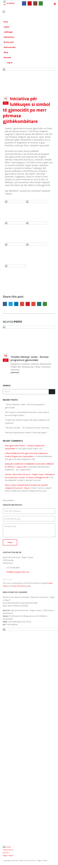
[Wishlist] (47, 3)
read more (15, 372)
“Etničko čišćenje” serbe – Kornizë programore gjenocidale (30, 358)
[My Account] (52, 3)
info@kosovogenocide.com (17, 572)
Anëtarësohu (10, 47)
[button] (46, 13)
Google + (22, 304)
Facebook (5, 304)
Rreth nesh (9, 42)
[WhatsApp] (41, 3)
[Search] (52, 391)
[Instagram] (35, 3)
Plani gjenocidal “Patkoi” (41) (30, 448)
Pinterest (28, 304)
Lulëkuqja (8, 32)
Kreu (6, 22)
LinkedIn (16, 304)
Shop (6, 52)
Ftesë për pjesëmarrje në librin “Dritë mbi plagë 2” (26, 432)
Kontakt (7, 57)
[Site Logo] (10, 12)
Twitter (11, 304)
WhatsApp (45, 304)
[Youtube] (30, 3)
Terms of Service (19, 586)
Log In (9, 62)
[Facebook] (24, 3)
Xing (39, 304)
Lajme (6, 27)
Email (33, 304)
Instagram (10, 578)
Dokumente (9, 37)
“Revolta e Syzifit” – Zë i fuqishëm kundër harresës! (27, 427)
